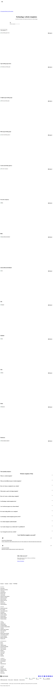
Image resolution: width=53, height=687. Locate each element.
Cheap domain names (3, 610)
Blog (1, 662)
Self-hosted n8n (3, 592)
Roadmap (2, 650)
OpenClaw (2, 601)
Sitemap (1, 654)
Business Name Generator (4, 633)
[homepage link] (2, 2)
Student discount (3, 663)
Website (10, 583)
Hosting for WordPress (4, 589)
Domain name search (3, 608)
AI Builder (2, 622)
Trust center (2, 653)
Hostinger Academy (3, 670)
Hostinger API (2, 638)
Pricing (1, 642)
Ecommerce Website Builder (5, 626)
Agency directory (3, 649)
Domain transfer (3, 616)
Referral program (3, 647)
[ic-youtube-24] (46, 676)
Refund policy (16, 679)
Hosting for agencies (3, 597)
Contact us (2, 671)
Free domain (2, 612)
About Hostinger (3, 659)
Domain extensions (3, 617)
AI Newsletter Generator (4, 634)
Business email (2, 593)
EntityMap (2, 655)
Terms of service (22, 679)
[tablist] (26, 11)
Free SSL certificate (3, 614)
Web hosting (2, 588)
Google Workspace (3, 604)
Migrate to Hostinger (3, 637)
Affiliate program (3, 645)
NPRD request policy (3, 679)
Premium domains (3, 618)
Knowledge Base (3, 668)
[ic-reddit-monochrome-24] (48, 676)
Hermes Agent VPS (3, 600)
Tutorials (1, 667)
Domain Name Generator (4, 629)
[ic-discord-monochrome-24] (52, 676)
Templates (6, 583)
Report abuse (2, 672)
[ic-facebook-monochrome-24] (40, 676)
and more (48, 678)
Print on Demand (3, 630)
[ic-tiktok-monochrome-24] (50, 676)
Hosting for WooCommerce (4, 596)
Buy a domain (2, 609)
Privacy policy (10, 679)
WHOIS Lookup (3, 613)
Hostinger (2, 583)
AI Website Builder (3, 625)
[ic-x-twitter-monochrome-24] (44, 676)
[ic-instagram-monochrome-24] (42, 676)
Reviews (1, 643)
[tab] (2, 11)
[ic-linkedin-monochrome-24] (39, 676)
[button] (26, 475)
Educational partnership (4, 646)
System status (2, 651)
